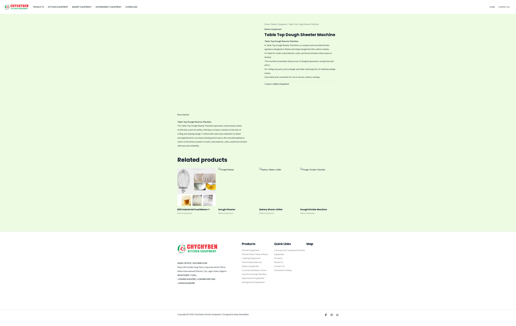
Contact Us (504, 7)
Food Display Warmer (252, 262)
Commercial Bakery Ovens (254, 270)
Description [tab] (183, 114)
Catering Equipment (251, 258)
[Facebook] (326, 315)
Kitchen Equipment (58, 7)
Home (267, 24)
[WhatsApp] (337, 315)
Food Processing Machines (254, 274)
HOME (492, 7)
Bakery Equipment (82, 7)
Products (278, 258)
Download (131, 7)
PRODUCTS (38, 7)
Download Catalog (282, 270)
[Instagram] (331, 315)
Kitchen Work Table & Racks (255, 254)
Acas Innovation (241, 314)
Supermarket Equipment (109, 7)
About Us (278, 262)
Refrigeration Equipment (253, 282)
